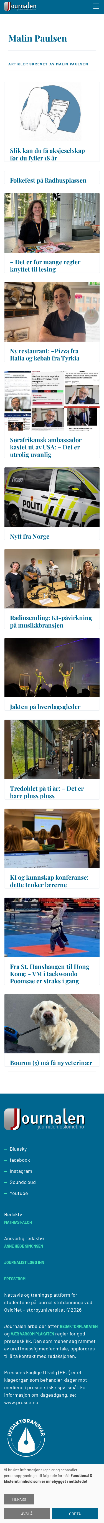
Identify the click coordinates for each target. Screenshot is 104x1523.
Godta (75, 1513)
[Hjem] (20, 6)
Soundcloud (23, 1182)
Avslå (27, 1513)
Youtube (19, 1193)
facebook (20, 1160)
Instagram (21, 1171)
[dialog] (52, 1493)
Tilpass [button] (19, 1499)
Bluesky (18, 1149)
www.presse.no (21, 1402)
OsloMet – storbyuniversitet (34, 1310)
